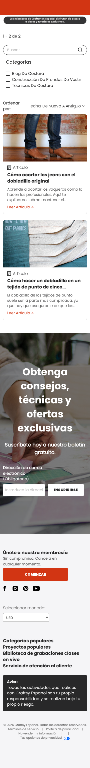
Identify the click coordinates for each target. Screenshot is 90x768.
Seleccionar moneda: (24, 608)
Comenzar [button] (35, 574)
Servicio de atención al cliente (37, 666)
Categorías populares (28, 641)
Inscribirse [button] (66, 489)
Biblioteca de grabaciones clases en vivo (41, 656)
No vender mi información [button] (38, 734)
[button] (80, 50)
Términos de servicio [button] (23, 729)
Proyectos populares (27, 647)
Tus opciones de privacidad (41, 738)
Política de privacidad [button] (62, 729)
